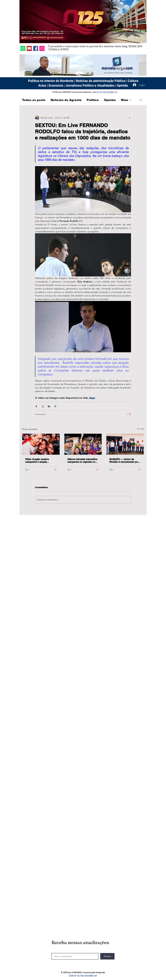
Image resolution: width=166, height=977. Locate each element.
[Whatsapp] (22, 48)
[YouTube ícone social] (29, 48)
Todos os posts (33, 100)
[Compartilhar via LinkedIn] (49, 406)
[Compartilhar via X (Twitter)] (42, 406)
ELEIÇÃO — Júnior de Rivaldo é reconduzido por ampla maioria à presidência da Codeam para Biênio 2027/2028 (124, 460)
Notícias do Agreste (66, 100)
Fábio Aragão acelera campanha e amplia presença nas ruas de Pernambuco (37, 460)
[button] (140, 100)
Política (93, 100)
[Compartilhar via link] (55, 406)
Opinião (110, 100)
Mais (124, 100)
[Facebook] (35, 48)
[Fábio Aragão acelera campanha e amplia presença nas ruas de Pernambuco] (41, 444)
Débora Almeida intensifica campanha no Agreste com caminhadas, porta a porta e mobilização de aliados (82, 460)
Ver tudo (140, 429)
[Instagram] (41, 48)
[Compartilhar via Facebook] (36, 406)
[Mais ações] (129, 117)
